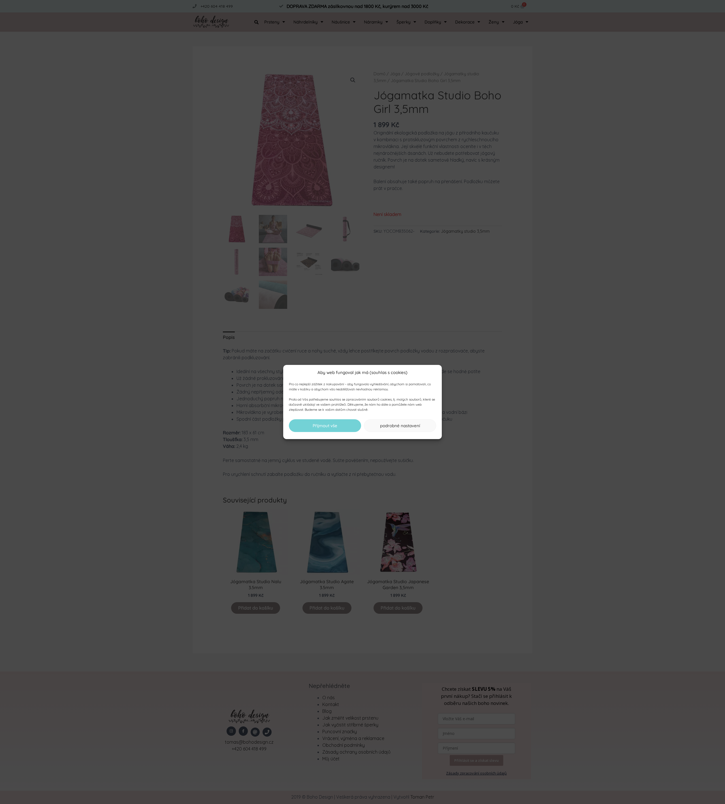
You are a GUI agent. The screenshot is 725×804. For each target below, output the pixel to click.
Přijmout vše (325, 425)
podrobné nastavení (400, 425)
